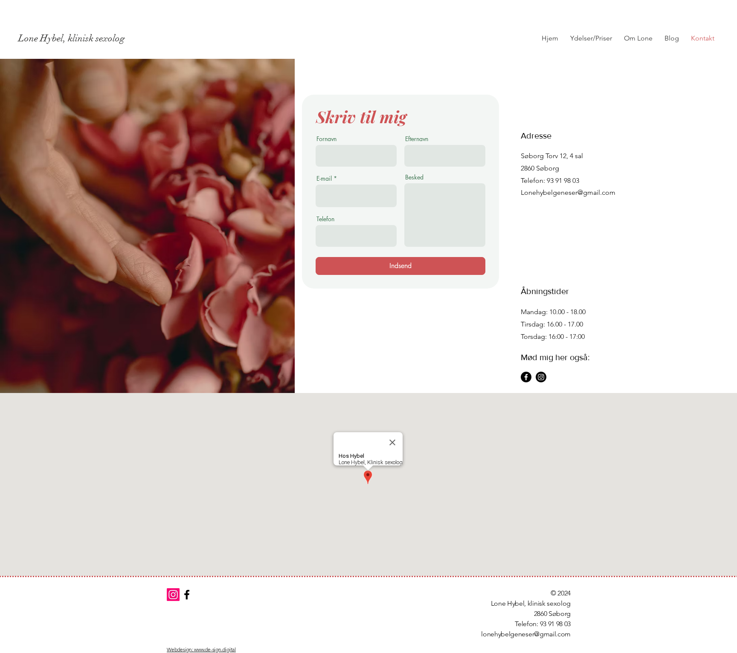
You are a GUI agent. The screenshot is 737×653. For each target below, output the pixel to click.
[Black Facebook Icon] (186, 594)
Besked (414, 177)
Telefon (325, 219)
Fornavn (326, 139)
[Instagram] (541, 377)
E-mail (324, 179)
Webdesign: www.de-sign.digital (201, 649)
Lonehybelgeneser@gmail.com (568, 192)
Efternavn (416, 139)
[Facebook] (526, 377)
